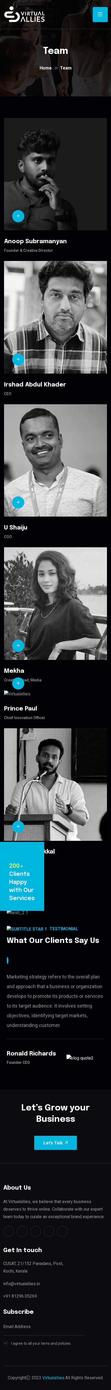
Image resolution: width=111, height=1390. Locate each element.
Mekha (14, 671)
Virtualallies (53, 1377)
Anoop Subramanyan (35, 242)
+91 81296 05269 (20, 1296)
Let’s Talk (53, 1142)
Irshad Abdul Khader (35, 385)
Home (46, 68)
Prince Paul (20, 709)
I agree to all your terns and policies (41, 1343)
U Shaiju (15, 528)
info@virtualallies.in (21, 1283)
